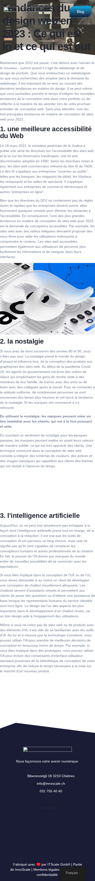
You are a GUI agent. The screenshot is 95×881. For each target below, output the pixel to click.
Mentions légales (46, 869)
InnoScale (22, 869)
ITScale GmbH (59, 864)
